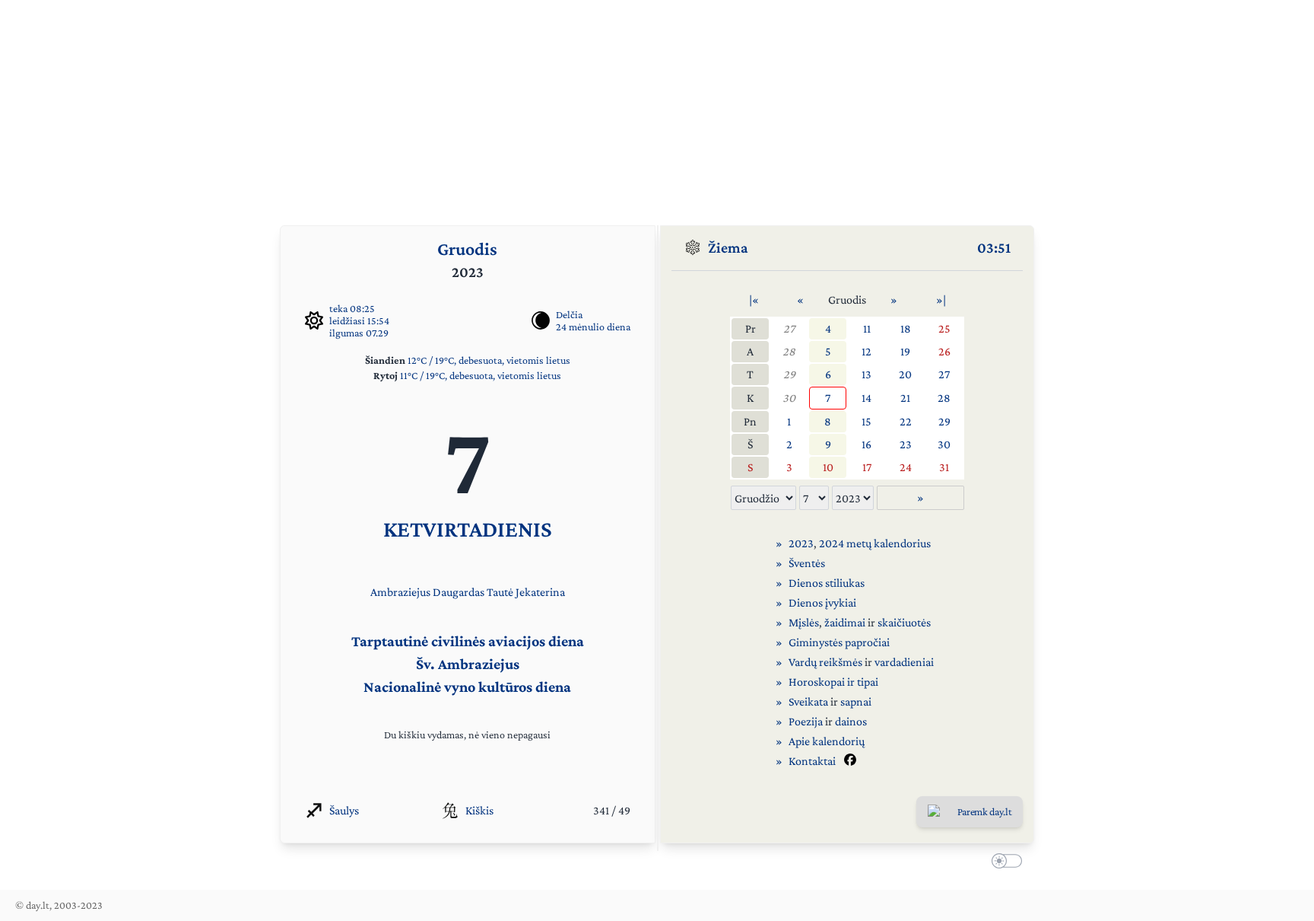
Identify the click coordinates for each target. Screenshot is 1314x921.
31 (944, 466)
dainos (851, 721)
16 (866, 444)
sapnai (855, 701)
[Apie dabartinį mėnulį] (541, 320)
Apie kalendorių (827, 741)
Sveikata (808, 701)
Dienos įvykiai (822, 602)
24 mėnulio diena (593, 326)
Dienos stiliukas (827, 582)
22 (906, 421)
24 (906, 466)
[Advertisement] (657, 106)
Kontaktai (812, 760)
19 (905, 351)
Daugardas (458, 591)
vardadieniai (904, 661)
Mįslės (804, 622)
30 (788, 397)
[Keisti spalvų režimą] (1004, 863)
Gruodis (467, 248)
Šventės (807, 562)
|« (754, 299)
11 (867, 328)
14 (866, 397)
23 (906, 444)
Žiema (728, 247)
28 (788, 351)
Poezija (806, 721)
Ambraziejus (400, 591)
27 (789, 328)
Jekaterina (540, 591)
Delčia (569, 314)
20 (905, 374)
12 (866, 351)
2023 (801, 543)
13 (866, 374)
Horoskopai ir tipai (833, 681)
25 (944, 328)
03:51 (994, 247)
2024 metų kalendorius (875, 543)
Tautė (500, 591)
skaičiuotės (904, 622)
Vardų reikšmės (825, 661)
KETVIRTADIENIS (467, 528)
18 (905, 328)
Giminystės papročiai (839, 642)
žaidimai (844, 622)
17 (866, 466)
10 (828, 466)
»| (941, 299)
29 (789, 374)
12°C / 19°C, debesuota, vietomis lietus (489, 360)
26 (944, 351)
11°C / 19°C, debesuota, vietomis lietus (480, 375)
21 (905, 397)
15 (866, 421)
